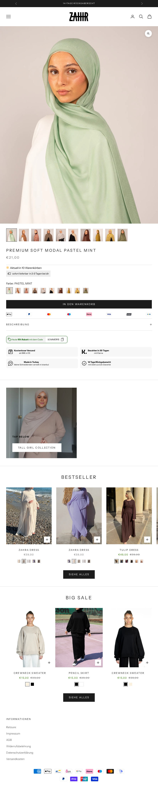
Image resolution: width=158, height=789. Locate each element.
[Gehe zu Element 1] (11, 235)
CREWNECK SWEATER (30, 673)
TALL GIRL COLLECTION (37, 447)
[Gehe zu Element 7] (85, 235)
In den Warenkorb (79, 304)
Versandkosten (15, 759)
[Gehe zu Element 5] (60, 235)
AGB (9, 740)
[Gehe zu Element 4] (48, 235)
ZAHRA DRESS (29, 549)
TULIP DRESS (129, 549)
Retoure (11, 727)
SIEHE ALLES (79, 574)
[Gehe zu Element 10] (122, 235)
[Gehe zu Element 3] (36, 235)
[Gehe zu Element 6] (73, 235)
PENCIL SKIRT (79, 673)
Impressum (13, 733)
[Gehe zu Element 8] (97, 235)
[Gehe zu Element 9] (110, 235)
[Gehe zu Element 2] (23, 235)
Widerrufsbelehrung (18, 746)
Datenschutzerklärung (19, 752)
